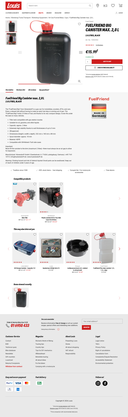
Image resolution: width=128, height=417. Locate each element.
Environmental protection (104, 363)
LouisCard (9, 360)
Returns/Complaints (13, 363)
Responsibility (70, 354)
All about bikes (41, 360)
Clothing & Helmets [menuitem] (12, 13)
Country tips (40, 347)
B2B (7, 344)
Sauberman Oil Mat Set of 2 (51, 268)
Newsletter (9, 354)
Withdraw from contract (14, 366)
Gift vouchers (10, 357)
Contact (8, 341)
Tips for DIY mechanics (44, 350)
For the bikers (40, 363)
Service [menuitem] (67, 13)
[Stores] (98, 5)
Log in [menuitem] (120, 13)
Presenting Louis (71, 341)
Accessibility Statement (104, 360)
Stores (68, 344)
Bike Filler (25, 218)
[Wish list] (113, 5)
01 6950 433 (20, 326)
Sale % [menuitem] (40, 13)
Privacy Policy (100, 347)
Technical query (11, 347)
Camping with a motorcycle (45, 366)
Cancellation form (102, 354)
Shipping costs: (90, 76)
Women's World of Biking (44, 341)
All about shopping (72, 347)
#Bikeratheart (40, 354)
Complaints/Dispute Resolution (107, 357)
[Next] (80, 52)
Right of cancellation (103, 350)
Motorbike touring (42, 357)
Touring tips (40, 344)
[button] (90, 5)
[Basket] (120, 5)
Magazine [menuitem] (58, 13)
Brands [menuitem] (49, 13)
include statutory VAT (97, 74)
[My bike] (105, 5)
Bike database (11, 350)
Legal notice (100, 341)
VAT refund (69, 350)
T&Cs (97, 344)
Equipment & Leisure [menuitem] (28, 13)
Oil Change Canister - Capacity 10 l (24, 268)
